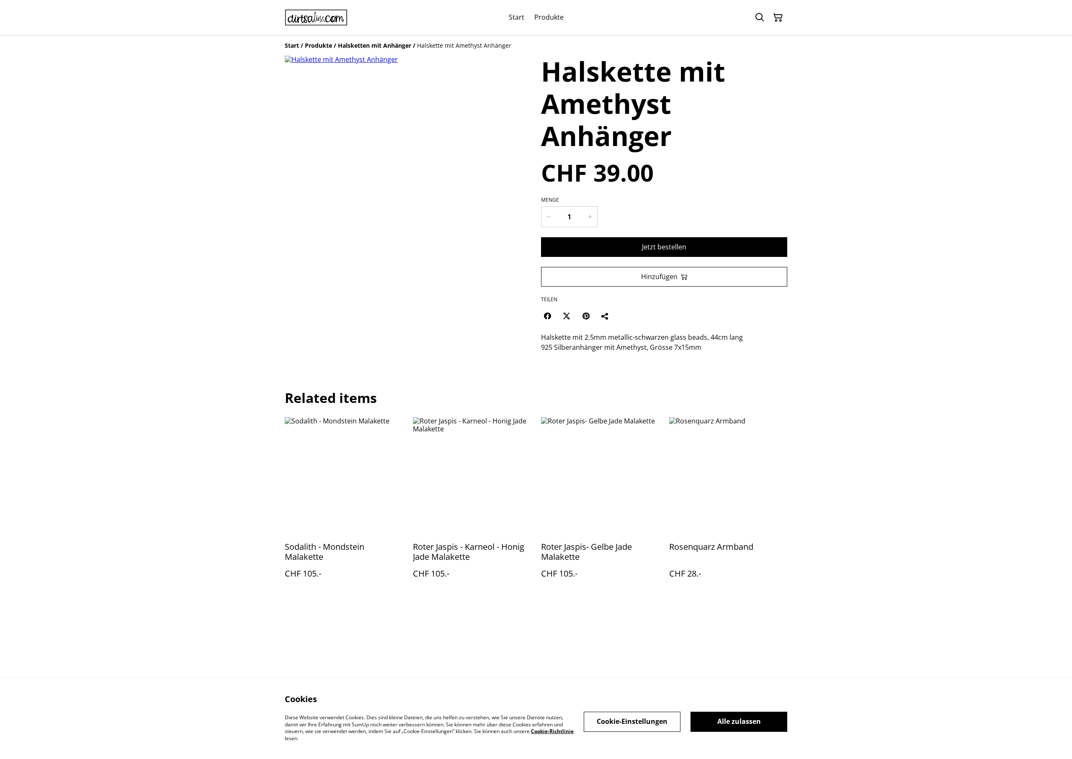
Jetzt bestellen (664, 246)
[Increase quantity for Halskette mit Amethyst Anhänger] (590, 216)
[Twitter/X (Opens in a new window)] (566, 316)
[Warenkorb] (778, 17)
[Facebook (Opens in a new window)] (547, 316)
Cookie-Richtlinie (552, 731)
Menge (550, 200)
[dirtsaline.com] (316, 17)
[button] (302, 326)
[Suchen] (759, 17)
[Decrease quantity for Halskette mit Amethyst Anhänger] (548, 216)
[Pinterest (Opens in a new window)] (586, 316)
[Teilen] (605, 316)
